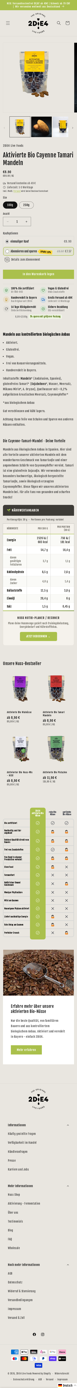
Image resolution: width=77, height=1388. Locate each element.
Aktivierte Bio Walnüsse (19, 712)
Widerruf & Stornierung (22, 1291)
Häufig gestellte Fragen (22, 1133)
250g (26, 205)
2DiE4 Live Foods (24, 1373)
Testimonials (15, 1221)
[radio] (7, 241)
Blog (10, 1230)
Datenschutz (15, 1282)
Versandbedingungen (20, 1300)
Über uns (13, 1212)
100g (10, 205)
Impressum (14, 1309)
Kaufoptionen (10, 233)
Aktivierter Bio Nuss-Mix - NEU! (19, 774)
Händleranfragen (18, 1151)
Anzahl (6, 213)
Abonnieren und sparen (31, 251)
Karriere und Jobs (18, 1169)
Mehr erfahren (26, 1050)
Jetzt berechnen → (38, 636)
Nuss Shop (14, 1194)
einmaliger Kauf (19, 241)
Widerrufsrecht (62, 1373)
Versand (17, 191)
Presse (12, 1160)
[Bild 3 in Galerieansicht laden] (63, 127)
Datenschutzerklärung (23, 1379)
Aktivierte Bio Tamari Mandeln (54, 714)
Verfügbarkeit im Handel (22, 1142)
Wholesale (14, 1248)
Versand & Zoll (16, 1317)
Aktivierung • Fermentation (24, 1203)
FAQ (10, 1239)
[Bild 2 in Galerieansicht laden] (41, 127)
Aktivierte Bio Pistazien (55, 772)
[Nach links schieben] (4, 128)
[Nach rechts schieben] (72, 128)
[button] (8, 23)
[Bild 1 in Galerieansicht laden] (20, 127)
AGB (10, 1273)
